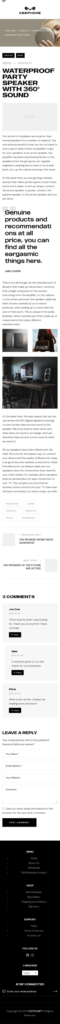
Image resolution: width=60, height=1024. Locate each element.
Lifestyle (24, 30)
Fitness (9, 517)
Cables (31, 503)
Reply (16, 634)
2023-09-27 (25, 63)
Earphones (31, 510)
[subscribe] (55, 991)
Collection (11, 510)
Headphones (28, 517)
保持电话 (6, 63)
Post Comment (19, 822)
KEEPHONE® (35, 1011)
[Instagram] (32, 955)
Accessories (12, 503)
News (20, 55)
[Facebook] (27, 955)
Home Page (10, 30)
